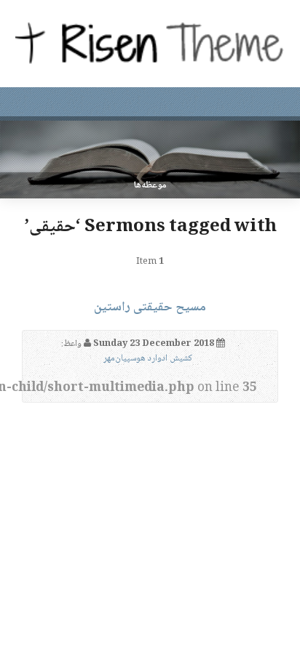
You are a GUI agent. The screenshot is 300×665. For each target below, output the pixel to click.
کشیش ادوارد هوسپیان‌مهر (147, 358)
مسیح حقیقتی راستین (150, 307)
